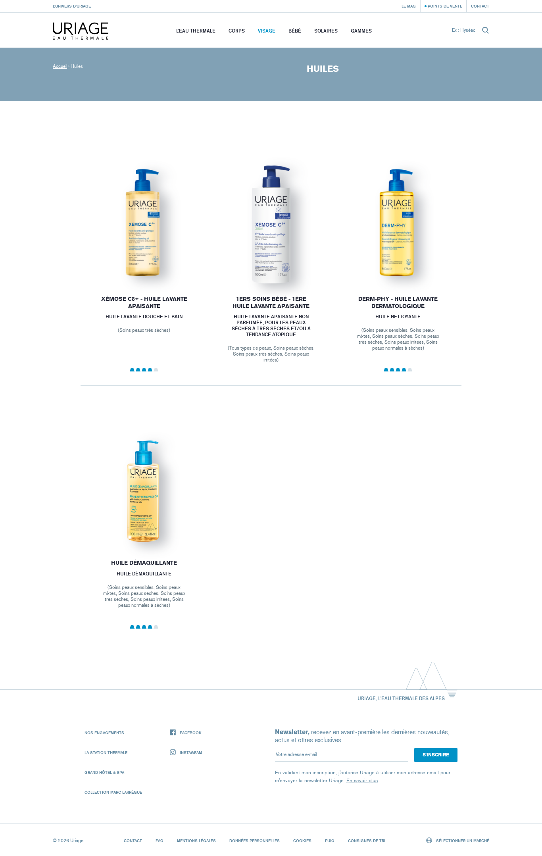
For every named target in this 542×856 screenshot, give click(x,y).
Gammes (361, 31)
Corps (237, 31)
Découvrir (144, 264)
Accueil (60, 66)
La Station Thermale (106, 752)
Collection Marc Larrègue (113, 792)
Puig (329, 840)
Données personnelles (254, 840)
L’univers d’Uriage (72, 6)
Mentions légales (196, 840)
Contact (480, 6)
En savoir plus (362, 780)
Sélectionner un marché (462, 840)
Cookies (302, 840)
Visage (266, 31)
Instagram (191, 752)
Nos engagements (104, 732)
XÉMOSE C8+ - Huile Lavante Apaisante (144, 303)
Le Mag (409, 6)
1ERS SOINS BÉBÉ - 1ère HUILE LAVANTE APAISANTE (271, 303)
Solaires (326, 31)
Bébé (294, 31)
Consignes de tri (366, 840)
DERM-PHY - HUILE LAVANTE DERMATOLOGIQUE (398, 303)
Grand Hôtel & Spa (104, 772)
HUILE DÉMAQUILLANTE (144, 563)
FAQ (159, 840)
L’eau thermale (195, 31)
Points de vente (445, 6)
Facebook (191, 732)
